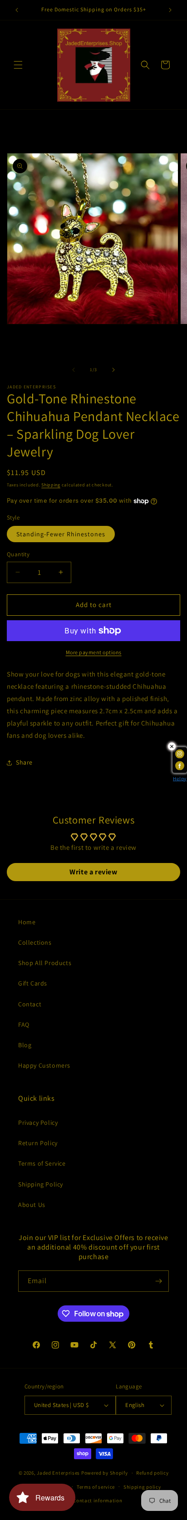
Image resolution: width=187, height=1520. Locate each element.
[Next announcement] (170, 10)
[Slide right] (113, 370)
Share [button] (24, 762)
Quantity (18, 554)
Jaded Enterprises (58, 1473)
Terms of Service (42, 1163)
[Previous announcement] (17, 10)
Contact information (97, 1500)
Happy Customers (44, 1065)
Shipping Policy (40, 1184)
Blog (24, 1045)
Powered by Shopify (104, 1473)
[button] (18, 65)
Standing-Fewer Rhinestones (60, 534)
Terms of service (96, 1487)
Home (26, 922)
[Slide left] (74, 370)
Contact (29, 1004)
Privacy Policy (38, 1122)
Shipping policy (142, 1487)
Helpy (180, 778)
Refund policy (152, 1473)
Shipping (50, 485)
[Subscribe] (158, 1281)
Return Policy (38, 1143)
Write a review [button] (93, 872)
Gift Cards (32, 983)
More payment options (94, 652)
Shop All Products (44, 963)
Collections (35, 942)
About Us (31, 1205)
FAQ (24, 1024)
